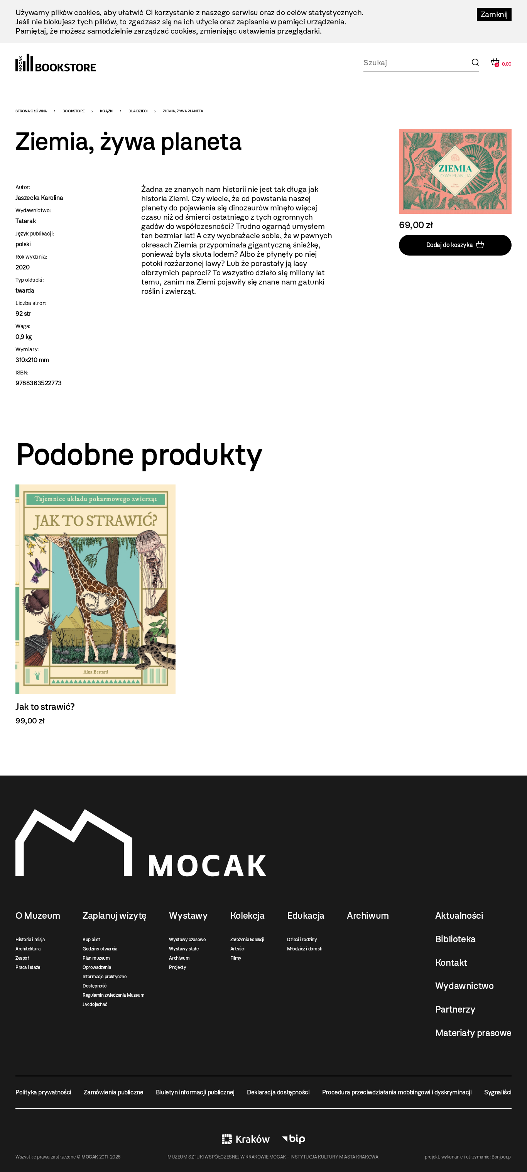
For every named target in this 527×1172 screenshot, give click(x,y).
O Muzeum (37, 915)
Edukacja (305, 915)
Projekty (177, 967)
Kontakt (451, 962)
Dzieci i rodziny (302, 939)
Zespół (22, 958)
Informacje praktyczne (105, 976)
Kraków (246, 1139)
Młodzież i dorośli (304, 949)
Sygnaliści (498, 1092)
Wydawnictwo (464, 986)
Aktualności (459, 915)
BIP (293, 1139)
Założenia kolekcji (247, 939)
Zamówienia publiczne (113, 1092)
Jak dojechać (95, 1004)
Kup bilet (91, 939)
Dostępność (94, 986)
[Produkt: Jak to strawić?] (95, 604)
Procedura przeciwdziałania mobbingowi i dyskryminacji (397, 1092)
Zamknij (494, 14)
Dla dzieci (137, 110)
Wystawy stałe (183, 949)
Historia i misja (30, 939)
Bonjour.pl (502, 1157)
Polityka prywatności (43, 1092)
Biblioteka (455, 939)
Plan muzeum (96, 958)
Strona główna (31, 110)
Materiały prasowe (473, 1033)
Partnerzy (455, 1009)
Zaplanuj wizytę (115, 915)
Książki (106, 110)
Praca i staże (27, 967)
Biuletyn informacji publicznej (195, 1092)
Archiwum (179, 958)
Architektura (27, 949)
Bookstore (73, 110)
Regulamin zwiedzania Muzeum (113, 995)
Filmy (236, 958)
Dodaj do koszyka (449, 245)
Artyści (237, 949)
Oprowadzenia (97, 967)
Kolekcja (247, 915)
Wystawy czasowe (187, 939)
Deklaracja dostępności (278, 1092)
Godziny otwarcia (100, 949)
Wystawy (188, 915)
